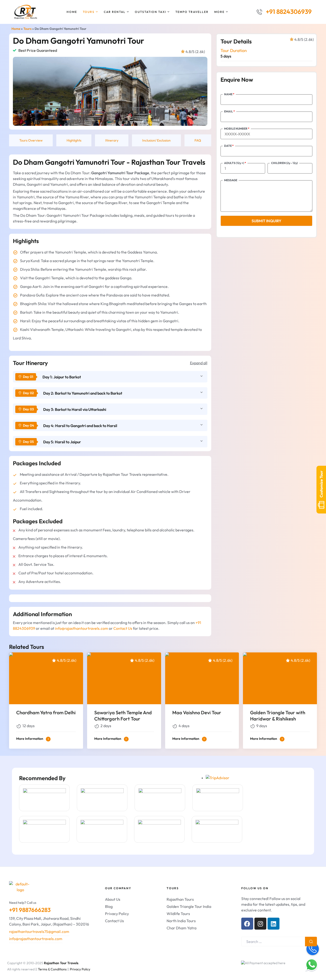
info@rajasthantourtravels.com (81, 628)
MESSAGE (230, 180)
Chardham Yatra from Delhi (46, 712)
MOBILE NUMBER (236, 128)
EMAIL (229, 111)
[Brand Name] (44, 797)
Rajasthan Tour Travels (61, 963)
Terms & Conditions (52, 969)
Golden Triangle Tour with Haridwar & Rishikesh (277, 715)
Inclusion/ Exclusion (156, 140)
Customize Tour (321, 484)
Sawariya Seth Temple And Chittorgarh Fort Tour (123, 715)
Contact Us (122, 628)
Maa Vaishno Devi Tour (196, 712)
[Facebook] (247, 924)
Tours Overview (31, 140)
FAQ (198, 140)
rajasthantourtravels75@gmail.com (39, 931)
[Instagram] (260, 924)
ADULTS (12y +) (235, 163)
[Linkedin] (273, 924)
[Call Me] (312, 949)
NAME (229, 94)
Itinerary (111, 140)
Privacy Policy (80, 969)
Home (15, 28)
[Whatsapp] (312, 965)
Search (311, 941)
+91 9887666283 (30, 909)
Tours (27, 28)
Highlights (74, 140)
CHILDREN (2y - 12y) (284, 163)
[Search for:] (279, 941)
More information (30, 738)
